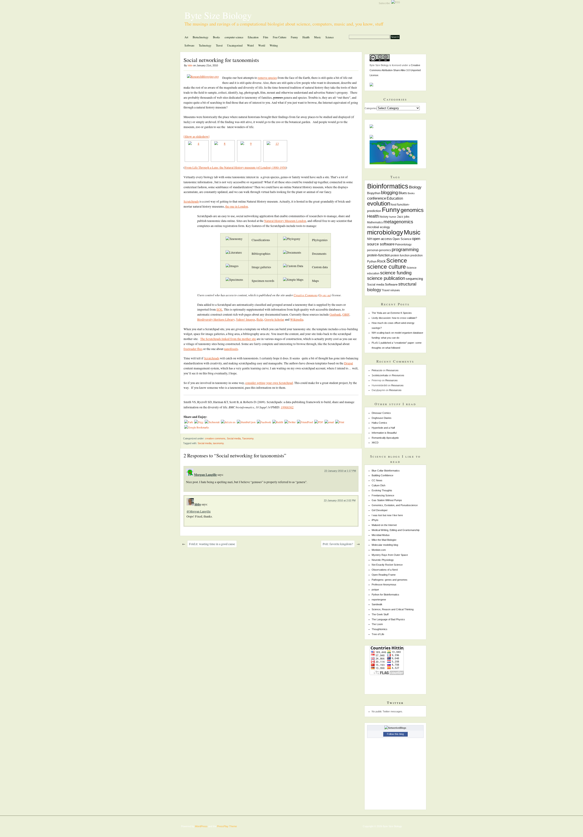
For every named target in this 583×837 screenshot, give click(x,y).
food (393, 204)
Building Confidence (382, 475)
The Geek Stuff (380, 614)
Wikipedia (296, 319)
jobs (406, 216)
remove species (267, 78)
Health (305, 37)
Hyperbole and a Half (383, 427)
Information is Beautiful (384, 432)
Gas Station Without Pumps (387, 500)
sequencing (414, 279)
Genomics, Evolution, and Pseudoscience (395, 505)
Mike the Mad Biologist (384, 539)
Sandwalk (377, 604)
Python (371, 261)
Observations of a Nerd (385, 569)
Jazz (400, 216)
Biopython (373, 193)
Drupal (348, 363)
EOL (219, 309)
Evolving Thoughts (382, 490)
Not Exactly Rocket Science (387, 564)
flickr (259, 319)
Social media (234, 438)
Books (216, 37)
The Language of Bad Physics (388, 619)
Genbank (335, 314)
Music (317, 37)
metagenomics (398, 221)
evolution (378, 203)
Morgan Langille (205, 474)
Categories (371, 108)
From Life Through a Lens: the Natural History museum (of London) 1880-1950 (235, 167)
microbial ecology (378, 227)
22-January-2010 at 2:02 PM (339, 500)
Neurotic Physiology (383, 560)
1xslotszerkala (380, 375)
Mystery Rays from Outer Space (390, 555)
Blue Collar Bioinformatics (386, 470)
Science (329, 37)
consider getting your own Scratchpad (269, 383)
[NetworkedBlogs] (395, 727)
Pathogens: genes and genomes (389, 579)
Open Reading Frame (384, 574)
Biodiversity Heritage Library (216, 319)
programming (405, 249)
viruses (395, 290)
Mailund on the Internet (384, 525)
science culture (386, 266)
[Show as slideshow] (197, 136)
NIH (369, 239)
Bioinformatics (387, 186)
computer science (234, 37)
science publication (386, 278)
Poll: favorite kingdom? (338, 544)
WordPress (201, 826)
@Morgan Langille (199, 511)
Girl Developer (380, 510)
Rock (381, 261)
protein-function (378, 255)
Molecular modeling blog (385, 544)
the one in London (236, 206)
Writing (274, 45)
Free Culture (279, 37)
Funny (294, 37)
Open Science (402, 239)
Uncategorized (235, 45)
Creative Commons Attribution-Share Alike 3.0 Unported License (395, 70)
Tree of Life (378, 634)
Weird (250, 45)
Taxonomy (247, 438)
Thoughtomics (379, 629)
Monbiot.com (379, 550)
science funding (396, 272)
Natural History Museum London (285, 221)
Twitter (395, 702)
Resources (392, 370)
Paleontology (403, 244)
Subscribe (385, 3)
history (384, 216)
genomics (412, 210)
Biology (415, 187)
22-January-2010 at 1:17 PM (340, 470)
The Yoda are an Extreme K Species (392, 313)
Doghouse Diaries (381, 418)
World (261, 45)
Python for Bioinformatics (385, 594)
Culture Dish (378, 485)
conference (376, 198)
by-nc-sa (324, 295)
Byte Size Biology (218, 15)
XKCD (375, 442)
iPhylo (375, 520)
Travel (219, 45)
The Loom (377, 624)
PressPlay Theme (227, 826)
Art (186, 37)
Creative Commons (305, 295)
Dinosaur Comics (381, 413)
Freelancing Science (383, 495)
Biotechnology (200, 37)
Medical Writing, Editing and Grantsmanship (395, 530)
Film (265, 37)
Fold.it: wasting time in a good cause (212, 544)
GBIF (345, 314)
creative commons (215, 438)
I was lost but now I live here (387, 515)
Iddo (190, 65)
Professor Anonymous (384, 584)
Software (189, 45)
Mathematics (375, 222)
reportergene (379, 599)
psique (375, 589)
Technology (205, 45)
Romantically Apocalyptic (385, 437)
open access (382, 239)
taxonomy (218, 443)
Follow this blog (395, 734)
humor (392, 216)
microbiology (385, 232)
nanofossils (231, 349)
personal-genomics (379, 250)
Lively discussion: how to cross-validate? (394, 318)
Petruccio (377, 370)
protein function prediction (407, 255)
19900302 (287, 407)
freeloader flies (193, 349)
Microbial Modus (381, 535)
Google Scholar (274, 319)
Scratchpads (191, 201)
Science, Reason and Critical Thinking (393, 609)
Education (253, 37)
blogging (389, 192)
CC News (377, 480)
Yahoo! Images (245, 319)
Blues (403, 193)
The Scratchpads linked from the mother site (228, 339)
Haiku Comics (379, 422)
